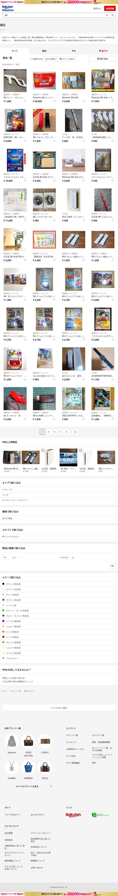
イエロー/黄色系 (13, 626)
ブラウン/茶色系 (13, 599)
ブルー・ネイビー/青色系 (17, 615)
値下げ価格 (7, 518)
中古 (74, 50)
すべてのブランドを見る (27, 786)
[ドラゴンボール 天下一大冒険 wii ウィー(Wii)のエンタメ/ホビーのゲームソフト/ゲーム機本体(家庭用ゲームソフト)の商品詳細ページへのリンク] (103, 319)
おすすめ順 (50, 58)
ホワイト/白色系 (13, 589)
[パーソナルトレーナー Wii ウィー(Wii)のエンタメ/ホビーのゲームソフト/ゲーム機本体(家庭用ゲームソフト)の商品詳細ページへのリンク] (103, 160)
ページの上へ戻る (59, 707)
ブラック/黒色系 (13, 583)
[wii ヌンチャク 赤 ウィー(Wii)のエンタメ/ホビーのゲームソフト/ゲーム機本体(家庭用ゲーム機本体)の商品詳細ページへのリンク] (15, 398)
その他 (64, 134)
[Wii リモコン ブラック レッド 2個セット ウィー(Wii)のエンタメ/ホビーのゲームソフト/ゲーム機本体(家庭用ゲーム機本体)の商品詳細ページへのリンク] (44, 120)
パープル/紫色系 (13, 621)
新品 (44, 50)
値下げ (104, 50)
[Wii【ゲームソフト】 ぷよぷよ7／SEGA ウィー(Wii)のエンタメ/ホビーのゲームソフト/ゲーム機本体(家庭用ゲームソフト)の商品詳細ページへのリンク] (15, 358)
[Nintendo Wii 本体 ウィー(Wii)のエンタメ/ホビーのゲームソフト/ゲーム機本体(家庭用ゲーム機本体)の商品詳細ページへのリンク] (73, 80)
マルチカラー (11, 658)
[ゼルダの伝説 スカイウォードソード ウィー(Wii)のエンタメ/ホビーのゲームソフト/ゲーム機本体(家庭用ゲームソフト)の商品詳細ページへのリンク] (44, 358)
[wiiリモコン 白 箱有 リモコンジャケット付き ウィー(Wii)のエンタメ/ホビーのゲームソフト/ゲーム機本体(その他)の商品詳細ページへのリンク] (73, 358)
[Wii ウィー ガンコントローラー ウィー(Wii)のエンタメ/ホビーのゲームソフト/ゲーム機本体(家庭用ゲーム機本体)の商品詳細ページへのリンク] (15, 80)
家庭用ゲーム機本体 (11, 94)
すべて (15, 50)
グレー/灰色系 (12, 594)
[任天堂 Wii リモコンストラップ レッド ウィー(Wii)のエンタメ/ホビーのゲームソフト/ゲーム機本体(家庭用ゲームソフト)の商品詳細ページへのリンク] (103, 200)
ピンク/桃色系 (12, 631)
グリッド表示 (68, 58)
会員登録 (110, 8)
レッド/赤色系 (12, 637)
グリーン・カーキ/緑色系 (17, 610)
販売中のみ (38, 58)
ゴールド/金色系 (13, 653)
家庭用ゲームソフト (99, 94)
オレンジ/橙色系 (13, 642)
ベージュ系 (10, 605)
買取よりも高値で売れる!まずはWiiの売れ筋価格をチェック (17, 679)
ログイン (97, 8)
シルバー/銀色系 (13, 647)
